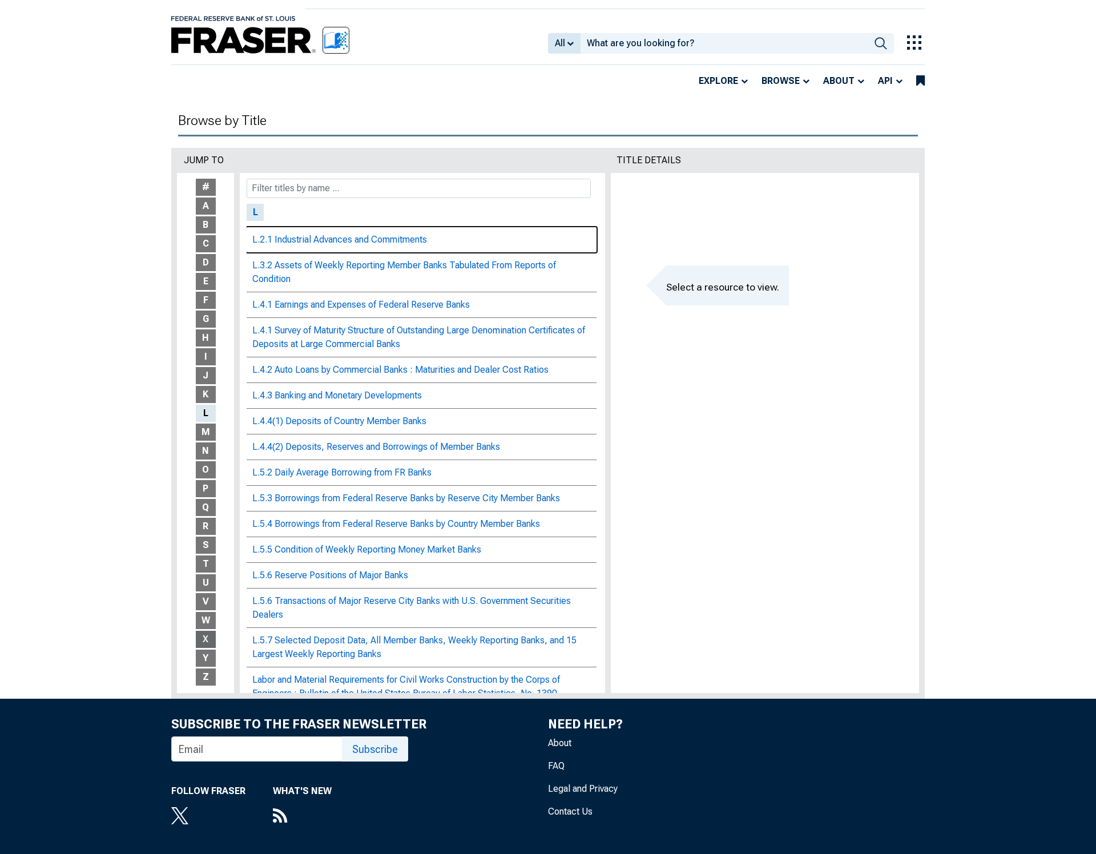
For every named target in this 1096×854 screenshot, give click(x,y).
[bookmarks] (920, 81)
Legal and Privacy (583, 788)
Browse (780, 80)
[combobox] (724, 43)
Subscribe (375, 749)
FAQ (556, 765)
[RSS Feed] (302, 817)
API (885, 80)
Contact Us (570, 811)
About (839, 80)
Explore (718, 80)
